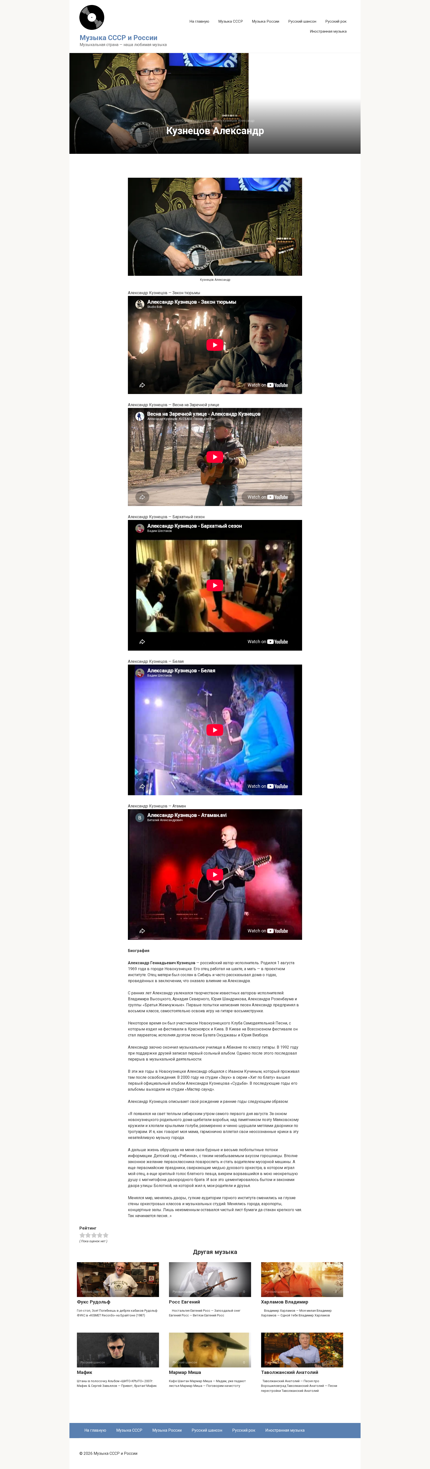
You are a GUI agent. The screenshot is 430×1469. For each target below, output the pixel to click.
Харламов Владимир (284, 1302)
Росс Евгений (184, 1302)
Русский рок (336, 21)
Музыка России (265, 21)
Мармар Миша (185, 1372)
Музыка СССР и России (118, 38)
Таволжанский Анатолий (289, 1372)
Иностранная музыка (328, 31)
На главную (199, 21)
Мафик (84, 1372)
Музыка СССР (230, 21)
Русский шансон (302, 21)
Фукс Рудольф (93, 1302)
